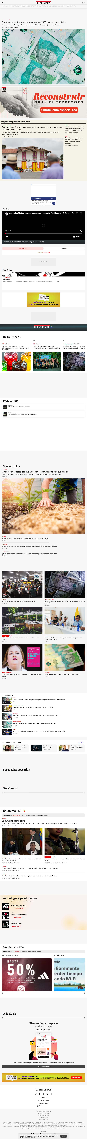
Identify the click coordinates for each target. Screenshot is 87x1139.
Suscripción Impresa (43, 1100)
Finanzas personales (49, 599)
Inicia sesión (49, 281)
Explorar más (17, 908)
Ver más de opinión (42, 252)
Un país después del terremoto (16, 121)
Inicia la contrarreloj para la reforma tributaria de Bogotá (18, 601)
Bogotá (4, 536)
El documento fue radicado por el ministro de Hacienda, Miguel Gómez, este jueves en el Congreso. (31, 25)
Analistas (4, 818)
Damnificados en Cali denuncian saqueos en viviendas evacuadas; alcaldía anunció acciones (74, 140)
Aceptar (64, 1136)
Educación (4, 544)
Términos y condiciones (43, 1113)
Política (46, 636)
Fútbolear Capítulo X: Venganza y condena (19, 407)
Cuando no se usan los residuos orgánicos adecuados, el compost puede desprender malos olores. (31, 474)
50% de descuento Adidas (10, 955)
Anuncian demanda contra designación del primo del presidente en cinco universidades (39, 700)
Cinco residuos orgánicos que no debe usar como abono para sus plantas (35, 472)
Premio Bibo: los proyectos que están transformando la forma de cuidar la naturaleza (46, 347)
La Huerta (4, 469)
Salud (10, 672)
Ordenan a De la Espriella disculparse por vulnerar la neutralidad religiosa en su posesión (39, 731)
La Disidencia (5, 552)
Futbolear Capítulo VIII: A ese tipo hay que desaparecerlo (22, 414)
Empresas (15, 713)
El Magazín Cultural (6, 125)
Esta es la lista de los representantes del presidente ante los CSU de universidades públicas (29, 546)
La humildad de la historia (13, 821)
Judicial (14, 729)
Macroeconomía (6, 20)
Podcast (10, 412)
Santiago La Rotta (14, 27)
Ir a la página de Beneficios (43, 1066)
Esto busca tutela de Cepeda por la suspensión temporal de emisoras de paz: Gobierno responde (31, 868)
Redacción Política (14, 863)
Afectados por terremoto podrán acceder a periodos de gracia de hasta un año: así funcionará (74, 128)
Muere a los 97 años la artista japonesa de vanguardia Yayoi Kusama (24, 242)
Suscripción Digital (43, 1103)
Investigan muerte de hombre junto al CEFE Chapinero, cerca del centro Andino (25, 538)
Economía (67, 125)
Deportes (10, 405)
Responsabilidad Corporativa (43, 1111)
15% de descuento (59, 955)
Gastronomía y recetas (18, 706)
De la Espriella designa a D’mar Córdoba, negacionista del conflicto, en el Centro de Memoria (29, 876)
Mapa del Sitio (43, 1097)
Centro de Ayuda (44, 1117)
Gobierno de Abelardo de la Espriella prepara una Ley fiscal (62, 674)
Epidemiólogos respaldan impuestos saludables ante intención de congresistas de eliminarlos (15, 348)
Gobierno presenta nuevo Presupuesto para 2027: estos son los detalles (34, 22)
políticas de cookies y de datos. (29, 1137)
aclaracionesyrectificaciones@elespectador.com (56, 1125)
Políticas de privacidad (43, 1115)
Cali (66, 136)
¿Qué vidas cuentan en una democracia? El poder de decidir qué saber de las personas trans (29, 554)
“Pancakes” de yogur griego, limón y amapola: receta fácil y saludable (33, 707)
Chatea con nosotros (44, 1106)
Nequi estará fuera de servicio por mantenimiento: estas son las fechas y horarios (36, 715)
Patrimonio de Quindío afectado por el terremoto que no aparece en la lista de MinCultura (32, 128)
